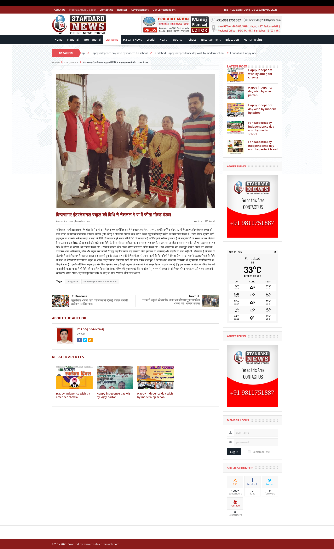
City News (112, 39)
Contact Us (106, 9)
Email (212, 221)
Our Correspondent (164, 9)
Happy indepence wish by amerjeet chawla (73, 395)
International (92, 39)
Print (200, 221)
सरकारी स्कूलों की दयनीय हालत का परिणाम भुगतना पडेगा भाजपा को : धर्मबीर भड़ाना (171, 301)
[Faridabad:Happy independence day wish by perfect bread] (235, 146)
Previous (81, 296)
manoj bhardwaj (76, 221)
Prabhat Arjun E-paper (82, 9)
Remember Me (261, 451)
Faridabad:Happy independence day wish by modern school (146, 53)
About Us (59, 9)
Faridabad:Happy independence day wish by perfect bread (221, 53)
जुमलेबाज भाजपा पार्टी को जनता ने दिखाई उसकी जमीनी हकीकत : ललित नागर (99, 302)
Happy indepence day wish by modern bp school (155, 395)
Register (122, 9)
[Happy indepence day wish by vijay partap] (235, 92)
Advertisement (140, 9)
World (151, 39)
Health (163, 39)
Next (192, 296)
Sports (177, 39)
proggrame (72, 281)
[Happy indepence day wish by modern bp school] (235, 110)
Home (58, 39)
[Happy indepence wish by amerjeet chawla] (235, 75)
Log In (234, 452)
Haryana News (132, 39)
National (73, 39)
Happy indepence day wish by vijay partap (114, 395)
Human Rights (253, 39)
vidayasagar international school (100, 281)
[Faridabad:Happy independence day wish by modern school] (235, 127)
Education (232, 39)
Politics (191, 39)
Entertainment (211, 39)
